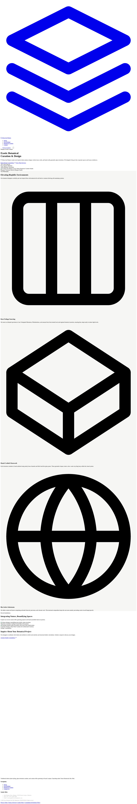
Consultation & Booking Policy (32, 802)
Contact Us (6, 789)
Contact (6, 145)
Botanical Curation (8, 143)
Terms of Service (12, 802)
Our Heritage (7, 142)
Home (5, 140)
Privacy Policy (4, 802)
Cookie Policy (20, 802)
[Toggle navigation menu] (13, 148)
